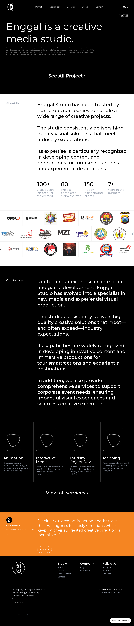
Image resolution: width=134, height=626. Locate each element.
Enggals (85, 7)
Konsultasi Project (119, 621)
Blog (82, 567)
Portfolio (39, 7)
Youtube (107, 571)
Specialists (55, 7)
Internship (71, 7)
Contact (99, 7)
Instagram (107, 567)
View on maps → (18, 602)
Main (125, 7)
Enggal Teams (64, 574)
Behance (107, 574)
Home (60, 567)
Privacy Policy (105, 614)
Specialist (62, 571)
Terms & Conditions (116, 614)
